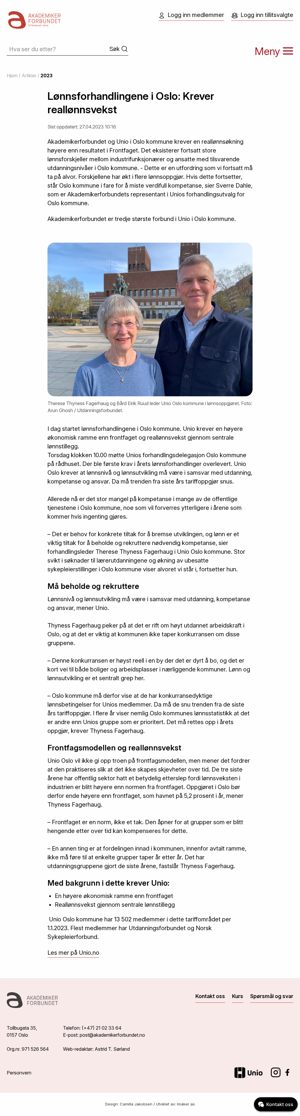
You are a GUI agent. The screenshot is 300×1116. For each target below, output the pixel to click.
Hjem (12, 75)
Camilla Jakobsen (136, 1104)
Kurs (237, 996)
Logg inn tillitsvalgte (267, 14)
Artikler (29, 75)
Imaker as (186, 1104)
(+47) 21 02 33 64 (102, 1028)
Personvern (19, 1073)
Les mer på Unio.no (73, 952)
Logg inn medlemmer (196, 14)
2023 (46, 75)
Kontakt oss (210, 996)
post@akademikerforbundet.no (112, 1035)
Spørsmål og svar (271, 996)
